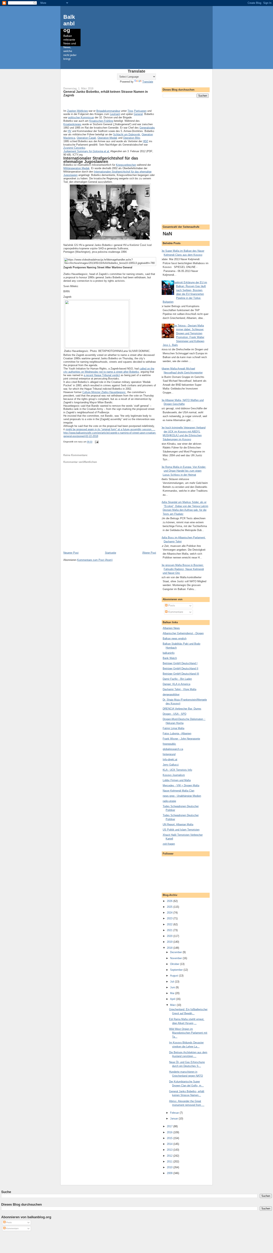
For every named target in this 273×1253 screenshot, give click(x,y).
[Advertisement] (186, 160)
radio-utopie (169, 801)
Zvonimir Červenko (74, 147)
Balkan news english (174, 638)
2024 (170, 912)
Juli (172, 981)
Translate (147, 81)
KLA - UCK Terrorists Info (177, 769)
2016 (170, 1132)
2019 (170, 941)
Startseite (110, 552)
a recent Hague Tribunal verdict (102, 375)
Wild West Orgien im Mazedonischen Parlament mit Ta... (188, 1032)
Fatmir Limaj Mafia (173, 728)
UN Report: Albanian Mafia (178, 824)
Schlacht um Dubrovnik (126, 134)
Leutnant (115, 114)
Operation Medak (107, 137)
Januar (174, 1118)
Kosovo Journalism (174, 775)
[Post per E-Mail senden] (96, 442)
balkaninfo (168, 652)
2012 (170, 1155)
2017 (170, 1126)
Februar (175, 1112)
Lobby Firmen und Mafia (177, 780)
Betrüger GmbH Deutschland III (181, 673)
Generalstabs (147, 127)
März (173, 1004)
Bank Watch (170, 658)
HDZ (145, 141)
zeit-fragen (169, 843)
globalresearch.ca (173, 749)
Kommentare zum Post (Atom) (95, 559)
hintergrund (169, 754)
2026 (170, 901)
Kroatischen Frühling (101, 120)
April (173, 998)
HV (69, 131)
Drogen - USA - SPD (174, 713)
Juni (173, 987)
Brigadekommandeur (108, 110)
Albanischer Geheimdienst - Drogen (183, 633)
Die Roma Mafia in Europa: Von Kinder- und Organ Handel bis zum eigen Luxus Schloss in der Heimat (183, 470)
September (176, 969)
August (174, 975)
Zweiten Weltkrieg (77, 110)
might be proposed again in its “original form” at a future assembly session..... (110, 429)
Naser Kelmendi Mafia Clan (178, 790)
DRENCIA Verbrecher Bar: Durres (182, 708)
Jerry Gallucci (171, 764)
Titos (130, 110)
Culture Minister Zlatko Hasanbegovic (104, 392)
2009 (170, 1173)
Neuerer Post (71, 552)
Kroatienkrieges (72, 124)
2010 (170, 1167)
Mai (172, 993)
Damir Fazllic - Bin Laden (177, 678)
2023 (170, 918)
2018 (170, 947)
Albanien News (171, 628)
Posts (171, 605)
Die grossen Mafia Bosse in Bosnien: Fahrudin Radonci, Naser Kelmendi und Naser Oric (182, 569)
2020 (170, 936)
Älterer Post (149, 552)
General (138, 114)
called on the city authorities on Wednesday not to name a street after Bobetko (108, 370)
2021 (170, 930)
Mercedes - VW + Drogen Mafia (181, 785)
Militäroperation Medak (76, 168)
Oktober (175, 963)
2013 (170, 1149)
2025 (170, 906)
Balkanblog (69, 23)
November (176, 958)
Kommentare (175, 611)
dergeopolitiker (171, 694)
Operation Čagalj (86, 137)
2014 (170, 1143)
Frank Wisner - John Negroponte (181, 738)
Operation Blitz (131, 137)
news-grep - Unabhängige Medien (182, 795)
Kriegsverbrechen (126, 164)
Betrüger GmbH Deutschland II (180, 668)
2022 (170, 924)
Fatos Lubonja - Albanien (177, 733)
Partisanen (140, 110)
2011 (170, 1161)
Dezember (176, 952)
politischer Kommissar (81, 117)
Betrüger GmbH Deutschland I (180, 663)
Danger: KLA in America (176, 684)
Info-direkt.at (170, 759)
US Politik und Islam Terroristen (181, 829)
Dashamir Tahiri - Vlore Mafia (179, 689)
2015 (170, 1138)
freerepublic (169, 743)
